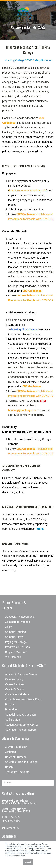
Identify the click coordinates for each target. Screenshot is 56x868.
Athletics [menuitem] (10, 751)
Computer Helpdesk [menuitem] (17, 694)
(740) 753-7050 (11, 816)
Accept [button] (28, 862)
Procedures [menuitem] (12, 709)
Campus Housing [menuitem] (15, 631)
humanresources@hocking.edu (27, 190)
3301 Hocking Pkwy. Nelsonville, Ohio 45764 (16, 810)
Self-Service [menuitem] (12, 719)
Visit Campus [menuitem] (13, 657)
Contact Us (12, 828)
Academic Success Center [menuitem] (21, 674)
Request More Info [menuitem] (16, 652)
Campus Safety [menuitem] (14, 636)
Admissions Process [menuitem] (17, 621)
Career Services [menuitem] (14, 684)
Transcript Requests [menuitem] (17, 772)
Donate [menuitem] (9, 767)
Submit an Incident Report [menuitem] (20, 729)
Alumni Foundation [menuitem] (16, 746)
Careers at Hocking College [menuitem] (21, 761)
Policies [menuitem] (10, 704)
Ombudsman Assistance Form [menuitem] (23, 699)
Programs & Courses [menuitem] (17, 647)
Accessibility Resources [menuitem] (19, 616)
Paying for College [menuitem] (16, 642)
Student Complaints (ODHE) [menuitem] (21, 724)
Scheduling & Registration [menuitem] (20, 714)
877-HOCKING (11, 820)
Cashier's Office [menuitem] (14, 689)
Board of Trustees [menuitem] (16, 756)
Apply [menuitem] (8, 626)
